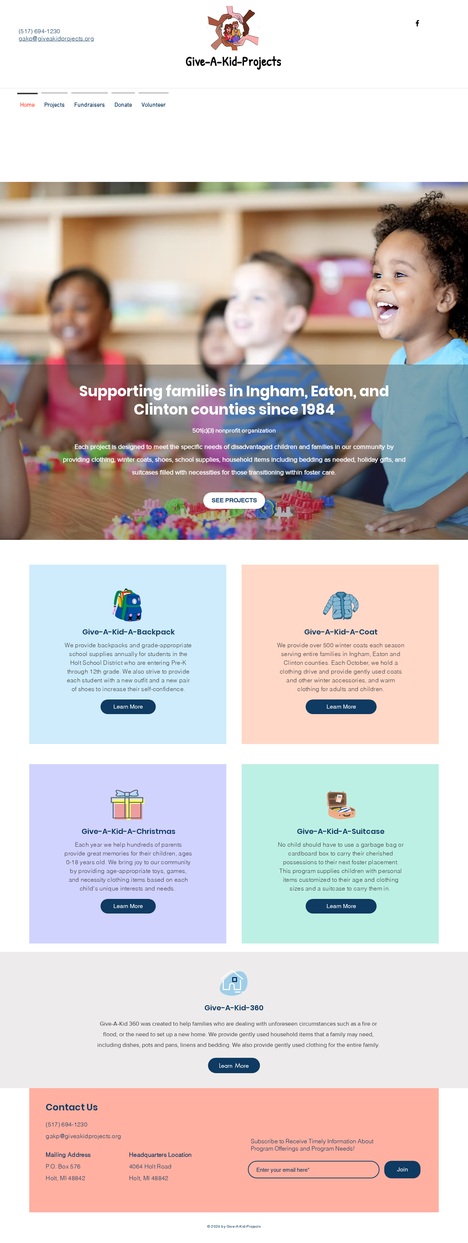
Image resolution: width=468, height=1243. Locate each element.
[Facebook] (417, 23)
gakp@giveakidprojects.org (56, 38)
